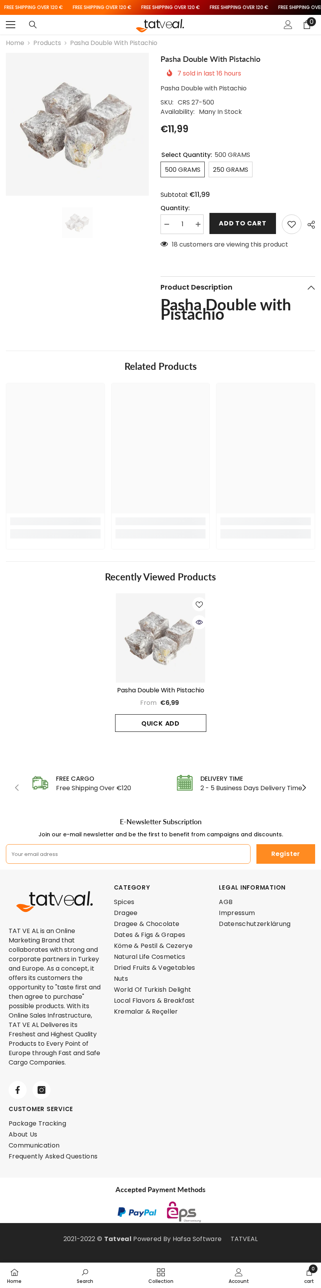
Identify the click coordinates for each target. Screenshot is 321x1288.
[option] (77, 124)
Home (15, 42)
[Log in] (288, 24)
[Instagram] (41, 1090)
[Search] (33, 24)
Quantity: (175, 208)
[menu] (10, 24)
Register (285, 853)
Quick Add (160, 723)
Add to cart (243, 223)
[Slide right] (303, 788)
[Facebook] (18, 1090)
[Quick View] (199, 622)
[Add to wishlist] (291, 224)
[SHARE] (308, 224)
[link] (55, 521)
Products (47, 42)
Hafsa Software (197, 1238)
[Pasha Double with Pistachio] (160, 638)
